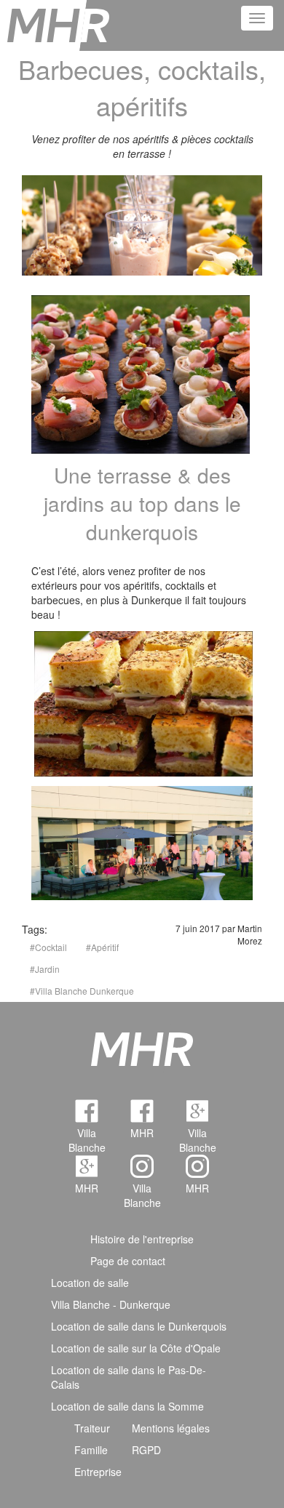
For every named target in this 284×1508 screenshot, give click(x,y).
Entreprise (98, 1471)
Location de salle (90, 1282)
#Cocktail (48, 947)
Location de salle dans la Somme (127, 1406)
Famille (91, 1450)
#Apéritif (102, 947)
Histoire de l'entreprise (142, 1239)
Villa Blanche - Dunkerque (110, 1304)
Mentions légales (171, 1428)
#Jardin (45, 969)
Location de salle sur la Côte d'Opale (136, 1348)
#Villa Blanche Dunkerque (82, 990)
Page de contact (127, 1261)
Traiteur (92, 1428)
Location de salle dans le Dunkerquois (138, 1326)
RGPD (146, 1450)
